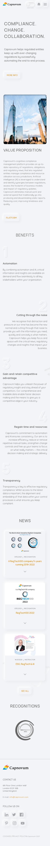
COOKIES (7, 836)
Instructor (30, 660)
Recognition (30, 557)
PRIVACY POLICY (19, 836)
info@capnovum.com (18, 797)
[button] (45, 4)
